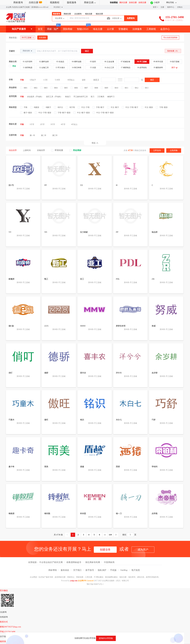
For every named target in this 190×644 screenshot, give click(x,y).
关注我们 (57, 7)
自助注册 (33, 2)
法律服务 (137, 29)
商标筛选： (14, 38)
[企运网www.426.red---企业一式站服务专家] (16, 22)
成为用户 (143, 549)
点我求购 (174, 150)
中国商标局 (109, 562)
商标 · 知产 (52, 29)
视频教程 (54, 2)
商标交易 (89, 2)
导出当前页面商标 (170, 38)
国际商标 (67, 29)
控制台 (180, 7)
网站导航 (170, 2)
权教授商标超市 (73, 562)
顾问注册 (123, 2)
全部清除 (42, 38)
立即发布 (157, 150)
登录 (154, 7)
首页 (40, 29)
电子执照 (136, 570)
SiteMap (124, 570)
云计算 (110, 29)
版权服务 (71, 2)
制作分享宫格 (107, 638)
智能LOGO (82, 29)
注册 (162, 7)
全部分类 (116, 18)
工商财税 (151, 29)
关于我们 (77, 570)
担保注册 (133, 2)
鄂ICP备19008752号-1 (95, 584)
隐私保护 (102, 570)
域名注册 (97, 29)
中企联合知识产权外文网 (51, 562)
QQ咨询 (3, 612)
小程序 (157, 2)
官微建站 (123, 29)
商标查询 (18, 2)
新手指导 (90, 570)
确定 (152, 80)
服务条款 (65, 570)
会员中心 (165, 29)
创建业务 (105, 549)
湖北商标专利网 (92, 562)
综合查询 (59, 18)
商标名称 (26, 51)
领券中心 (170, 7)
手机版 (113, 570)
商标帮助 (52, 570)
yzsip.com (73, 581)
